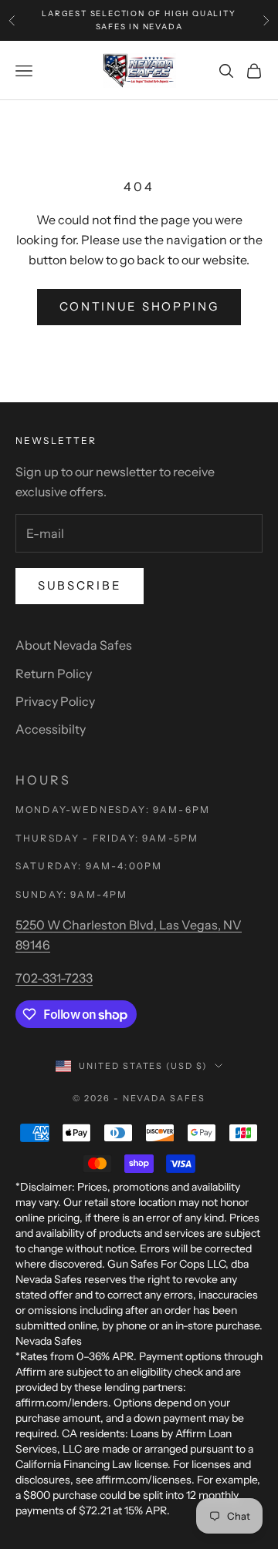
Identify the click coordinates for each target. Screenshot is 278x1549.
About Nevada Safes (73, 645)
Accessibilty (50, 729)
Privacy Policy (55, 701)
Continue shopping (139, 306)
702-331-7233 (54, 978)
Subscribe (79, 585)
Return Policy (53, 673)
